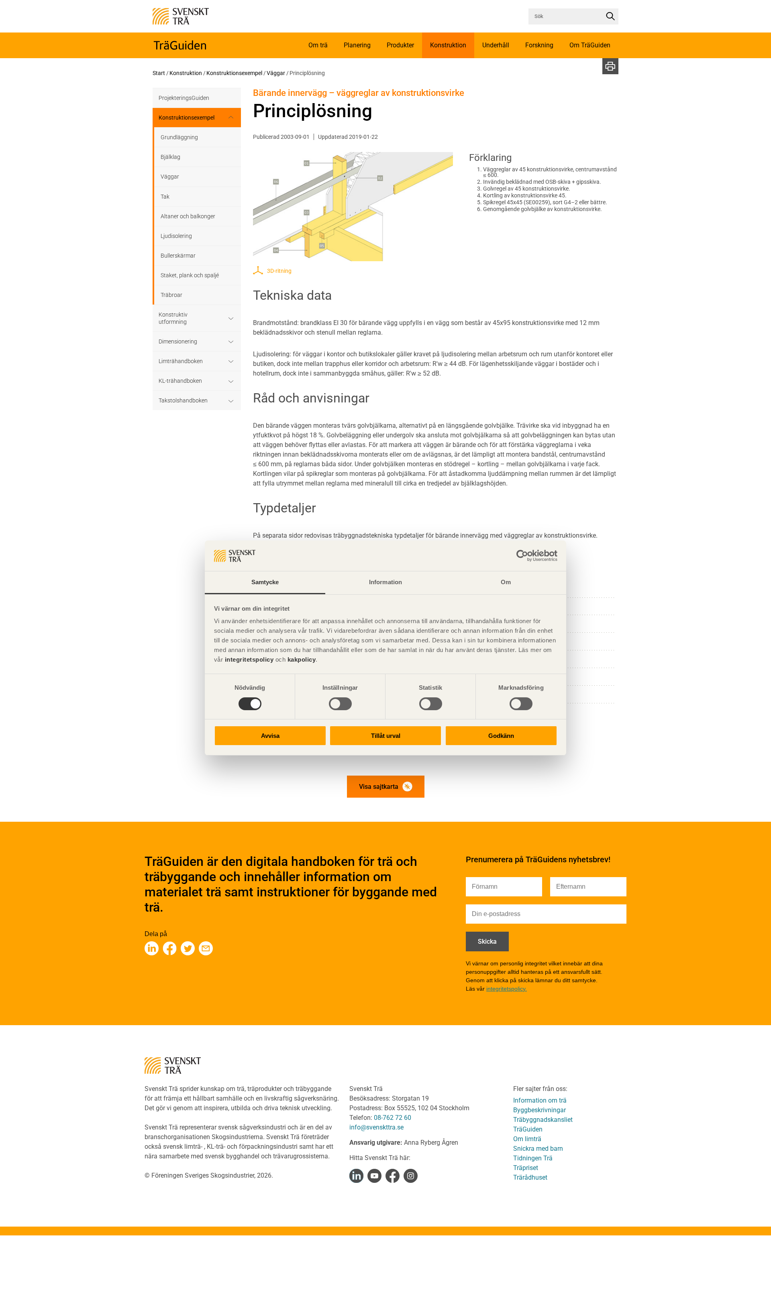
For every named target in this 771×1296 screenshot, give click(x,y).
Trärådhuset (530, 1177)
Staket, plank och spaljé (190, 275)
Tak (165, 196)
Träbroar (171, 295)
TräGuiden (528, 1129)
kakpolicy (302, 659)
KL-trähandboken (180, 381)
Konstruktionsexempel (234, 73)
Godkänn (501, 736)
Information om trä (540, 1100)
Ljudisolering (176, 236)
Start (159, 73)
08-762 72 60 (392, 1117)
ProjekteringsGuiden (184, 98)
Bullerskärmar (178, 255)
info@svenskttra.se (376, 1127)
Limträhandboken (181, 361)
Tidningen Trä (533, 1158)
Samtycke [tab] (265, 582)
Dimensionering (178, 341)
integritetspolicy (248, 659)
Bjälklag (170, 157)
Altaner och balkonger (188, 216)
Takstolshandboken (183, 400)
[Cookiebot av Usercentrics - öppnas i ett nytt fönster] (522, 556)
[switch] (340, 703)
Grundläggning (179, 137)
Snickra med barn (538, 1148)
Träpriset (525, 1168)
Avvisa (270, 736)
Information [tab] (385, 582)
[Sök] (610, 16)
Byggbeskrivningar (539, 1110)
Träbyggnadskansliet (543, 1119)
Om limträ (527, 1139)
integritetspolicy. (506, 988)
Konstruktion (185, 73)
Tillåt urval (385, 736)
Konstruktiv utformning (173, 318)
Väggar (276, 73)
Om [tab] (506, 582)
